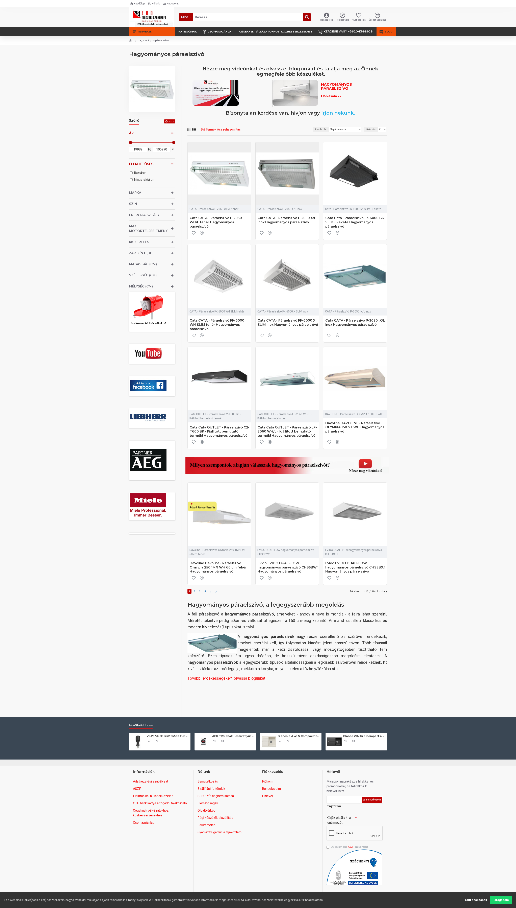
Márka (135, 193)
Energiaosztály (144, 215)
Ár (131, 133)
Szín (133, 204)
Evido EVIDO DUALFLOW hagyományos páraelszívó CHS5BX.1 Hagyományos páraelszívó (355, 567)
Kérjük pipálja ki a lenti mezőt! (339, 820)
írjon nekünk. (338, 113)
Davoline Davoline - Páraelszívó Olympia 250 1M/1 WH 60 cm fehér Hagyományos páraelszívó (218, 567)
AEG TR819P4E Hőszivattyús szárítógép (233, 736)
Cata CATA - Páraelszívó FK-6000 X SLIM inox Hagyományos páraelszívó (288, 323)
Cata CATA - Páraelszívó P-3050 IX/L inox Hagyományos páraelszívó (355, 323)
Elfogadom (501, 900)
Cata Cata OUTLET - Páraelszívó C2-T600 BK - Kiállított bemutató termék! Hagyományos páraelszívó (219, 431)
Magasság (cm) (143, 264)
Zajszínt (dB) (141, 253)
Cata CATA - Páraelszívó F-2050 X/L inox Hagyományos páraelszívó (287, 220)
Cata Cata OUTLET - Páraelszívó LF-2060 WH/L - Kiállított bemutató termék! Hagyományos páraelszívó (287, 431)
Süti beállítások (476, 900)
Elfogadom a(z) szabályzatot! (349, 847)
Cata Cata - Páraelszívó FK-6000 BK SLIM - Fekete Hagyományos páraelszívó (354, 222)
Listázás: (371, 129)
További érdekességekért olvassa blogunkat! (226, 678)
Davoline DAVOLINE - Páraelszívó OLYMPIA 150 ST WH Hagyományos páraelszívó (354, 427)
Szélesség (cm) (143, 275)
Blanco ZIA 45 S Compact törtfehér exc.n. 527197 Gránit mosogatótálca (299, 736)
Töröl (171, 121)
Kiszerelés (139, 242)
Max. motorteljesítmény (148, 228)
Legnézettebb (141, 725)
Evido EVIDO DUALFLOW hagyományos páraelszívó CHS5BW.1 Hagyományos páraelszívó (288, 567)
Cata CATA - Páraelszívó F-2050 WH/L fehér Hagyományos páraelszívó (216, 222)
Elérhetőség (141, 164)
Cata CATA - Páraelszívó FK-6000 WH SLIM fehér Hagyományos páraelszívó (217, 325)
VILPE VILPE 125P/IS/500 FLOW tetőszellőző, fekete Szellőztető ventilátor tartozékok (168, 736)
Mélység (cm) (141, 286)
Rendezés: (321, 129)
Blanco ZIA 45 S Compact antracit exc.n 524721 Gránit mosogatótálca (364, 736)
